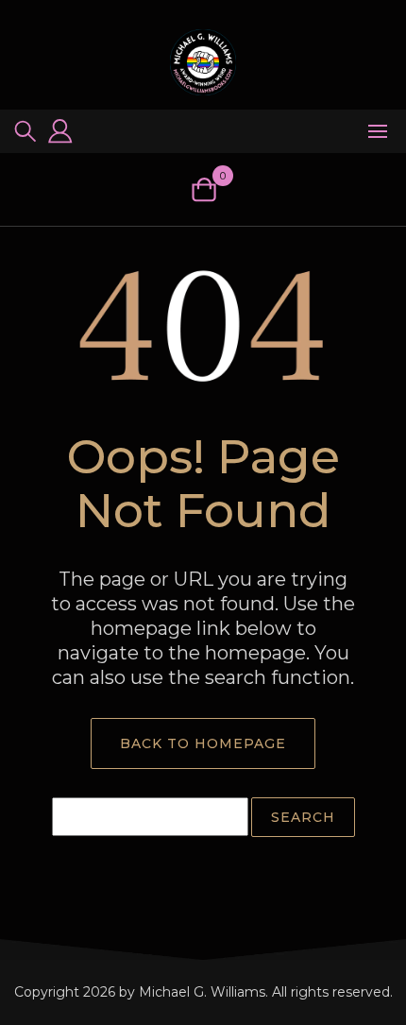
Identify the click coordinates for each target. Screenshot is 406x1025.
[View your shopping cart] (203, 189)
